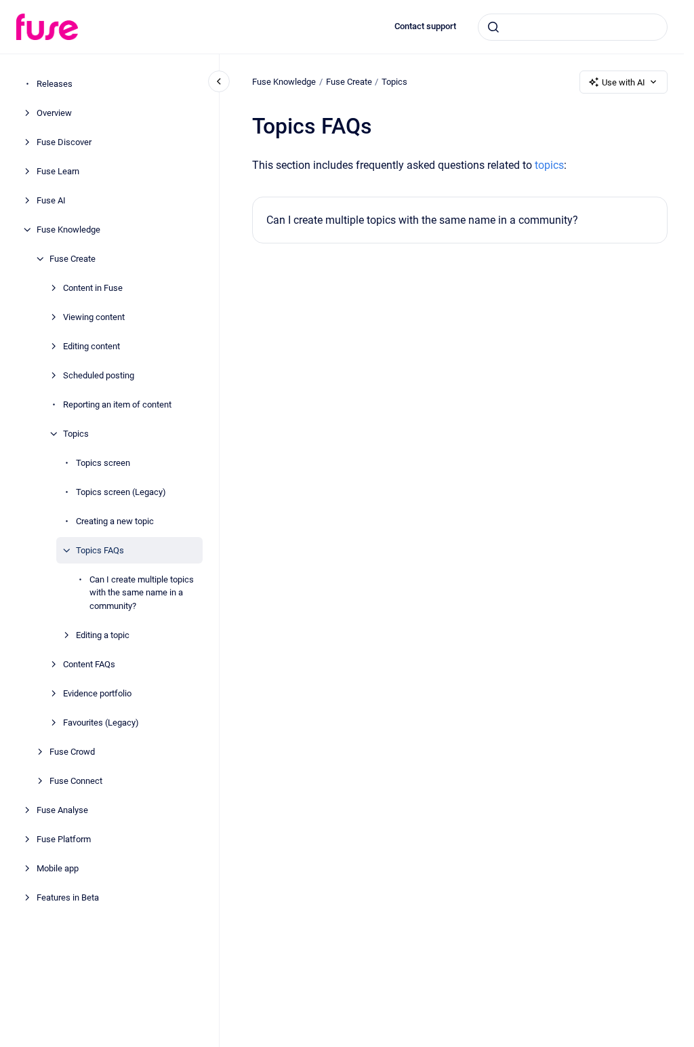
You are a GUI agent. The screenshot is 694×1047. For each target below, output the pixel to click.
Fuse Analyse (62, 810)
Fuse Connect (75, 781)
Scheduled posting (98, 375)
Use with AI (623, 82)
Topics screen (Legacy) (121, 492)
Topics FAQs (100, 550)
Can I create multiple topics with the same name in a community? (141, 592)
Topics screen (103, 463)
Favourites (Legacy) (101, 722)
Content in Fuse (93, 288)
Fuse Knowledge (68, 229)
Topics (76, 434)
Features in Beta (68, 897)
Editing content (91, 346)
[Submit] (493, 27)
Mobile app (58, 868)
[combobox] (572, 27)
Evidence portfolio (97, 693)
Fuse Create (72, 259)
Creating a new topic (115, 521)
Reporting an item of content (117, 404)
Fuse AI (51, 200)
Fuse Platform (64, 839)
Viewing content (94, 317)
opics (551, 165)
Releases (55, 84)
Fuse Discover (64, 142)
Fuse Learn (58, 171)
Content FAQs (89, 664)
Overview (54, 113)
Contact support (425, 26)
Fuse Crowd (72, 752)
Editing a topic (102, 635)
